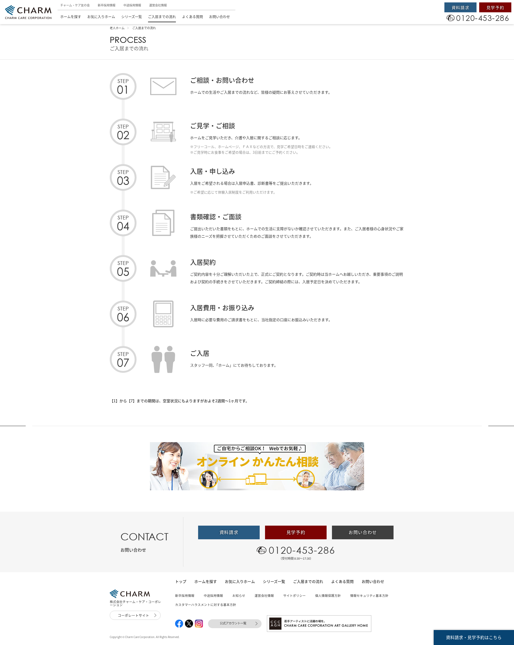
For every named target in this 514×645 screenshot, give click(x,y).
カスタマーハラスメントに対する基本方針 (205, 604)
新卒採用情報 (106, 5)
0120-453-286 (302, 550)
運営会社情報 (158, 5)
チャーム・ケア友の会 (75, 5)
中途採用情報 (132, 5)
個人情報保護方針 (328, 595)
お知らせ (238, 595)
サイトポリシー (294, 595)
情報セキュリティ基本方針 (369, 595)
